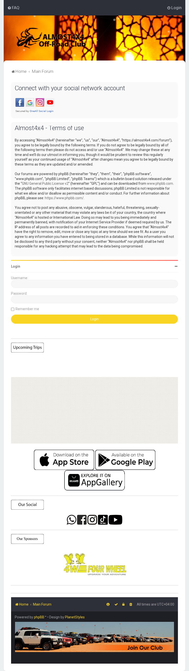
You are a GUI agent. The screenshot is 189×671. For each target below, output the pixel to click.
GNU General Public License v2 (45, 183)
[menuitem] (13, 7)
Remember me (27, 309)
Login (15, 266)
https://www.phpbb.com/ (64, 198)
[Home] (57, 38)
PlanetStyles (75, 617)
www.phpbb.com (160, 183)
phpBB (39, 617)
